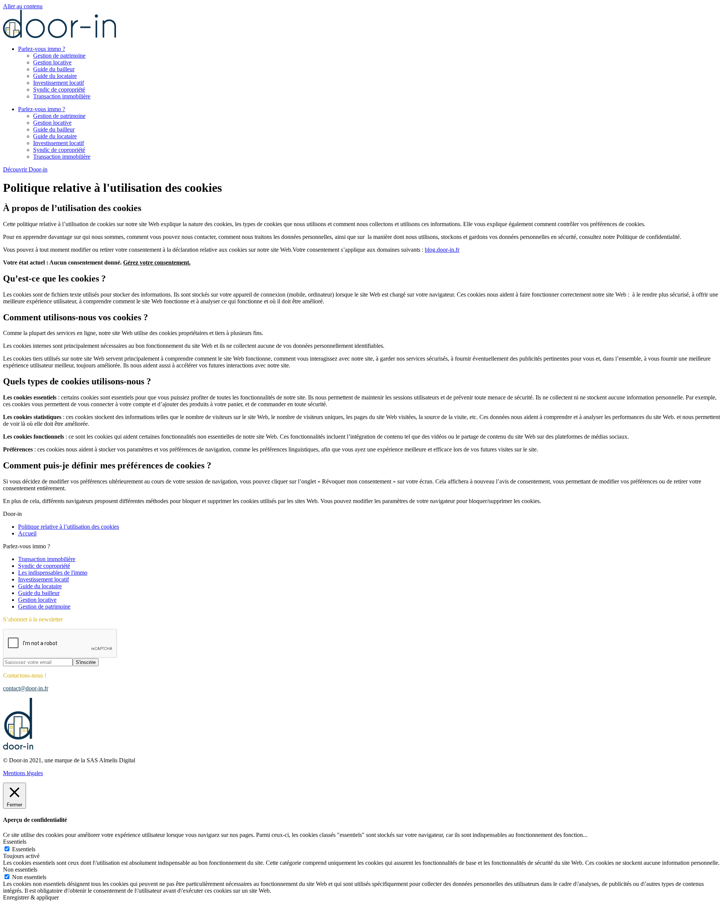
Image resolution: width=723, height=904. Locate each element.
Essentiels (23, 849)
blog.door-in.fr (442, 249)
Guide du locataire (55, 76)
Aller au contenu (23, 6)
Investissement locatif (58, 83)
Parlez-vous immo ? (41, 49)
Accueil (27, 533)
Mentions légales (23, 773)
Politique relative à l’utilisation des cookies (68, 526)
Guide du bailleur (54, 69)
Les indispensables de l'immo (52, 572)
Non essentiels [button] (20, 869)
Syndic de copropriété (59, 89)
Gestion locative (52, 62)
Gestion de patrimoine (59, 55)
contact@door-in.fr (25, 688)
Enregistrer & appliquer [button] (31, 897)
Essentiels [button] (14, 841)
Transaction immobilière (61, 96)
